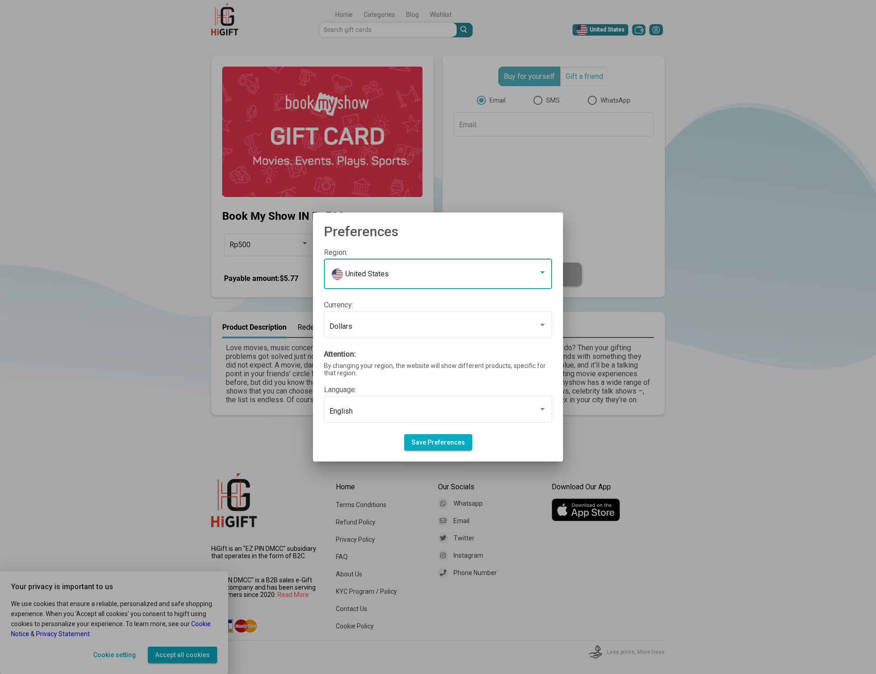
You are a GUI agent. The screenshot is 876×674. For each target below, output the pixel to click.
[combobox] (438, 276)
